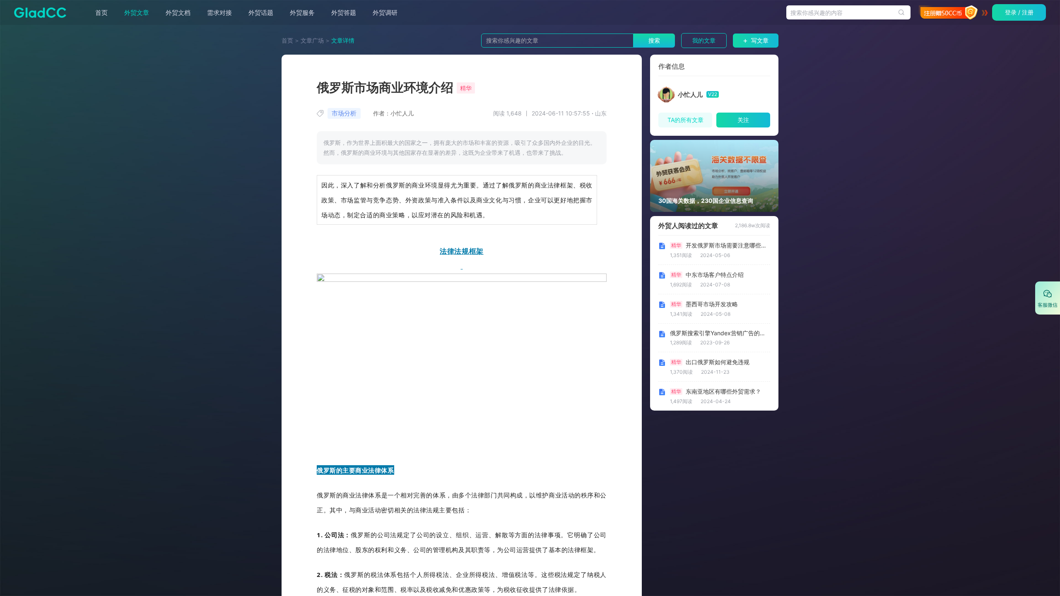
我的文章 (704, 40)
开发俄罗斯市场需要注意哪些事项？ (727, 245)
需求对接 (219, 13)
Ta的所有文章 (685, 119)
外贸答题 (343, 13)
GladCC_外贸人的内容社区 (37, 12)
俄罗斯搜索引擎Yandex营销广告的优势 (717, 333)
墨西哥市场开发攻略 (712, 304)
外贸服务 (302, 13)
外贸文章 (136, 13)
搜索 (654, 40)
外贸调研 (385, 13)
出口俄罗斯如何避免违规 (717, 362)
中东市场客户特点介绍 (715, 275)
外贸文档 (178, 13)
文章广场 (312, 40)
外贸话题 (260, 13)
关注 (743, 119)
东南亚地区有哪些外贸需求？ (723, 391)
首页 (101, 13)
